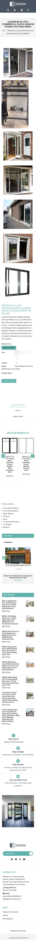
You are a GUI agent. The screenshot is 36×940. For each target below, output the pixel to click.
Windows (6, 527)
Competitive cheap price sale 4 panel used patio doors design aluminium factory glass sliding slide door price (10, 697)
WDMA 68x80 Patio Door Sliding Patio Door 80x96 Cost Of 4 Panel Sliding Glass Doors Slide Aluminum (11, 666)
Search (5, 915)
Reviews (18, 410)
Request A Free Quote (10, 912)
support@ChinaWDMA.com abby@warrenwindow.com (12, 896)
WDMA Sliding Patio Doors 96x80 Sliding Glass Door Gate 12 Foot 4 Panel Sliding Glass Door (9, 650)
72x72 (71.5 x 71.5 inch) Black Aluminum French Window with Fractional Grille (10, 464)
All (3, 31)
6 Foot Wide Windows (10, 508)
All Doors (6, 516)
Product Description (17, 405)
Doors (5, 519)
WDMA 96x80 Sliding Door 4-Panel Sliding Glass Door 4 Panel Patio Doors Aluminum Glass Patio (10, 681)
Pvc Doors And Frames (11, 522)
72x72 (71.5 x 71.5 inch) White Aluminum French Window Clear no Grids (26, 463)
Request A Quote (8, 347)
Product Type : (7, 373)
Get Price (6, 611)
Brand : (4, 366)
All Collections (8, 919)
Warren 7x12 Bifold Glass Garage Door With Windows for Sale (18, 577)
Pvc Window (7, 524)
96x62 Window (8, 514)
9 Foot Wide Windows (10, 511)
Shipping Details (18, 416)
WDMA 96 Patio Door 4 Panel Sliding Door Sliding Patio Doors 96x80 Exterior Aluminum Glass (10, 635)
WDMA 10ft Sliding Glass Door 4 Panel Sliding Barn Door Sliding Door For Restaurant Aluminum (10, 620)
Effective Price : (7, 344)
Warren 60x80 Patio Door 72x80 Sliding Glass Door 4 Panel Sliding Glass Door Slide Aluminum (9, 604)
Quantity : (5, 363)
